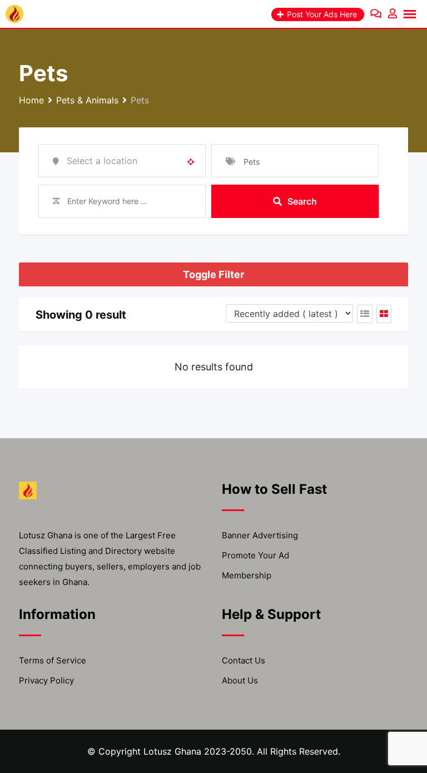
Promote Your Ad (255, 555)
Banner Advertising (260, 535)
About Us (240, 680)
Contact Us (243, 660)
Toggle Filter (213, 274)
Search (302, 201)
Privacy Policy (46, 680)
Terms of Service (52, 660)
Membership (246, 575)
